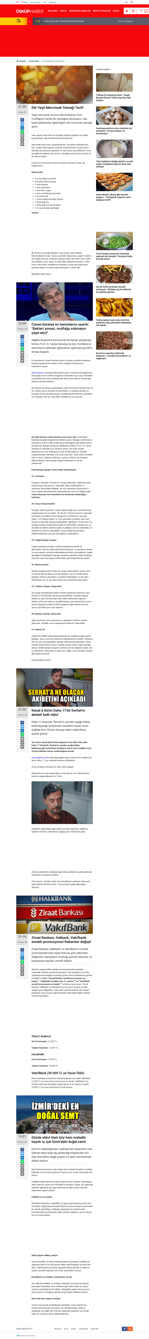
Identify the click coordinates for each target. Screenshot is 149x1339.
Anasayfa (58, 1329)
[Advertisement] (74, 41)
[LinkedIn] (22, 128)
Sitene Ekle (52, 2)
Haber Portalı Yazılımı (27, 1336)
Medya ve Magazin (101, 11)
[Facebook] (22, 120)
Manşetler (24, 2)
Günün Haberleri (35, 2)
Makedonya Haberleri (80, 11)
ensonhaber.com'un (40, 757)
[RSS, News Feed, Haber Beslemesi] (130, 1329)
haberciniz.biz (38, 373)
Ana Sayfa (52, 11)
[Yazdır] (22, 140)
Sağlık (116, 11)
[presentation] (24, 21)
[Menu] (127, 11)
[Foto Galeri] (131, 2)
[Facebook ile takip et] (124, 1329)
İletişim (73, 1329)
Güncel (63, 11)
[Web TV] (126, 2)
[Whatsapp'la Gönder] (22, 132)
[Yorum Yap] (22, 144)
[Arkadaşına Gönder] (22, 136)
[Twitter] (22, 124)
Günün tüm (125, 21)
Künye (66, 1329)
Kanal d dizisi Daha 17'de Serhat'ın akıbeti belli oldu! (64, 21)
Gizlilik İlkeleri (83, 1329)
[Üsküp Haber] (30, 11)
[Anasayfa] (17, 2)
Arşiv (44, 2)
